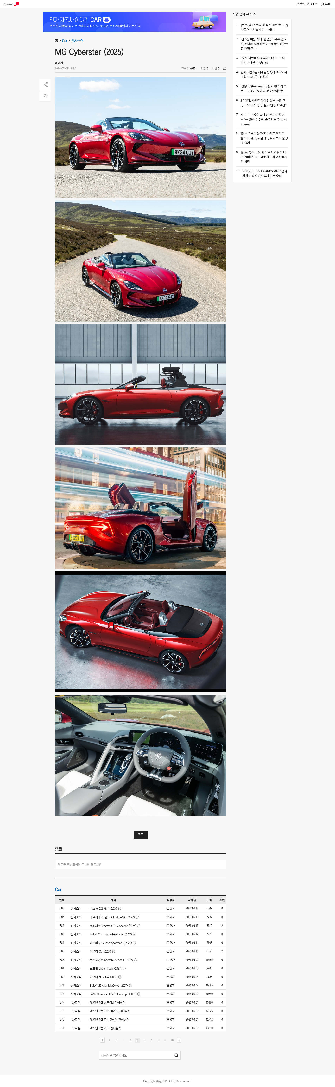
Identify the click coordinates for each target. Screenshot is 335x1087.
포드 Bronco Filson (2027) (106, 968)
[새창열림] (13, 4)
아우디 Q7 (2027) (100, 951)
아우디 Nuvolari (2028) (103, 977)
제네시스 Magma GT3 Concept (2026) (113, 926)
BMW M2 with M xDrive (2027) (109, 985)
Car (64, 41)
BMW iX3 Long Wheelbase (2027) (111, 934)
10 (172, 1040)
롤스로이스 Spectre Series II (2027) (111, 960)
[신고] (224, 68)
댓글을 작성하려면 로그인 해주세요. (80, 865)
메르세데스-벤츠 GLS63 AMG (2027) (112, 917)
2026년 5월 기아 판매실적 (105, 1028)
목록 (140, 834)
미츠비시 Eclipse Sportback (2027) (111, 943)
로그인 (328, 3)
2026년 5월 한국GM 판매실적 (107, 1003)
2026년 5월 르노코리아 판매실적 (109, 1020)
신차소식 (77, 41)
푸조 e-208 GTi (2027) (103, 908)
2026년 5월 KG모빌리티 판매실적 (110, 1011)
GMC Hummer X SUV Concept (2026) (113, 994)
